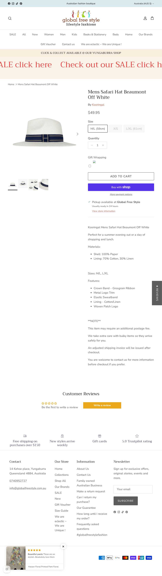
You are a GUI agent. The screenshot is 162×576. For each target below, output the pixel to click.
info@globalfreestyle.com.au (27, 488)
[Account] (144, 18)
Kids (74, 34)
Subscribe (126, 501)
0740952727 (18, 481)
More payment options (121, 194)
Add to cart (121, 176)
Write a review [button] (102, 405)
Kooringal (98, 105)
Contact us (68, 44)
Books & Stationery (94, 34)
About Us (83, 469)
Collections (62, 475)
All (24, 34)
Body (116, 34)
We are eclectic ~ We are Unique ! (101, 44)
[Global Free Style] (81, 18)
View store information (103, 211)
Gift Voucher (48, 44)
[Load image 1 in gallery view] (44, 132)
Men (62, 34)
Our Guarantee (86, 508)
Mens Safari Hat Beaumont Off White (38, 84)
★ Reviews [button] (157, 293)
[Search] (10, 18)
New (35, 34)
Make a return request (91, 491)
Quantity (93, 138)
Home (128, 34)
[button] (63, 546)
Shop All (60, 481)
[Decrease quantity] (91, 145)
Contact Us (84, 475)
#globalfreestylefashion (92, 535)
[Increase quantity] (104, 145)
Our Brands (146, 34)
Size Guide (61, 511)
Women (49, 34)
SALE (12, 34)
